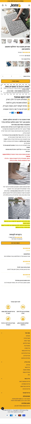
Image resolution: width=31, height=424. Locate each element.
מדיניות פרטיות (26, 389)
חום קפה (27, 70)
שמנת (15, 64)
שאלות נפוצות (26, 370)
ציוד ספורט (27, 348)
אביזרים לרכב (26, 355)
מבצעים (28, 336)
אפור (27, 64)
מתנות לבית (27, 345)
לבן (21, 64)
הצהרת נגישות (26, 372)
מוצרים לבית (27, 338)
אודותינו (28, 365)
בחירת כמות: (26, 76)
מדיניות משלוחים (26, 384)
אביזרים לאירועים (26, 353)
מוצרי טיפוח (27, 341)
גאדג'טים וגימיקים (25, 358)
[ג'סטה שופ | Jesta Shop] (15, 5)
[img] (26, 248)
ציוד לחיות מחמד (26, 350)
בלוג (29, 375)
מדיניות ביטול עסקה (25, 386)
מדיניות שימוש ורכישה (24, 381)
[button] (2, 5)
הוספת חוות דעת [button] (15, 243)
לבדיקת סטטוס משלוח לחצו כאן (22, 406)
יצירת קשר (27, 367)
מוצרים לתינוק (26, 343)
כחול (9, 64)
